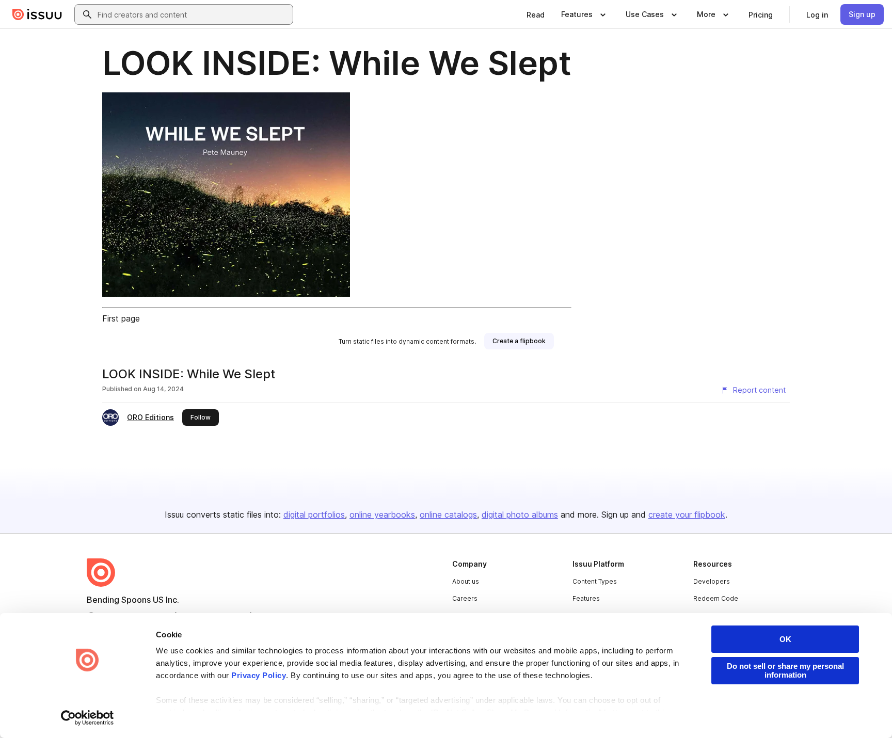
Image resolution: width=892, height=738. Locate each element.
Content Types (594, 581)
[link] (535, 14)
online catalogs (448, 514)
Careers (464, 598)
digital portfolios (314, 514)
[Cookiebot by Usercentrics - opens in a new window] (87, 718)
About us (465, 581)
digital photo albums (520, 514)
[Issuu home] (37, 14)
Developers (711, 581)
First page (121, 318)
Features (586, 598)
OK (785, 639)
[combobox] (193, 14)
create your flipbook (686, 514)
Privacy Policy (258, 675)
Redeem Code (715, 598)
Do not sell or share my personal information (785, 670)
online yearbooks (382, 514)
